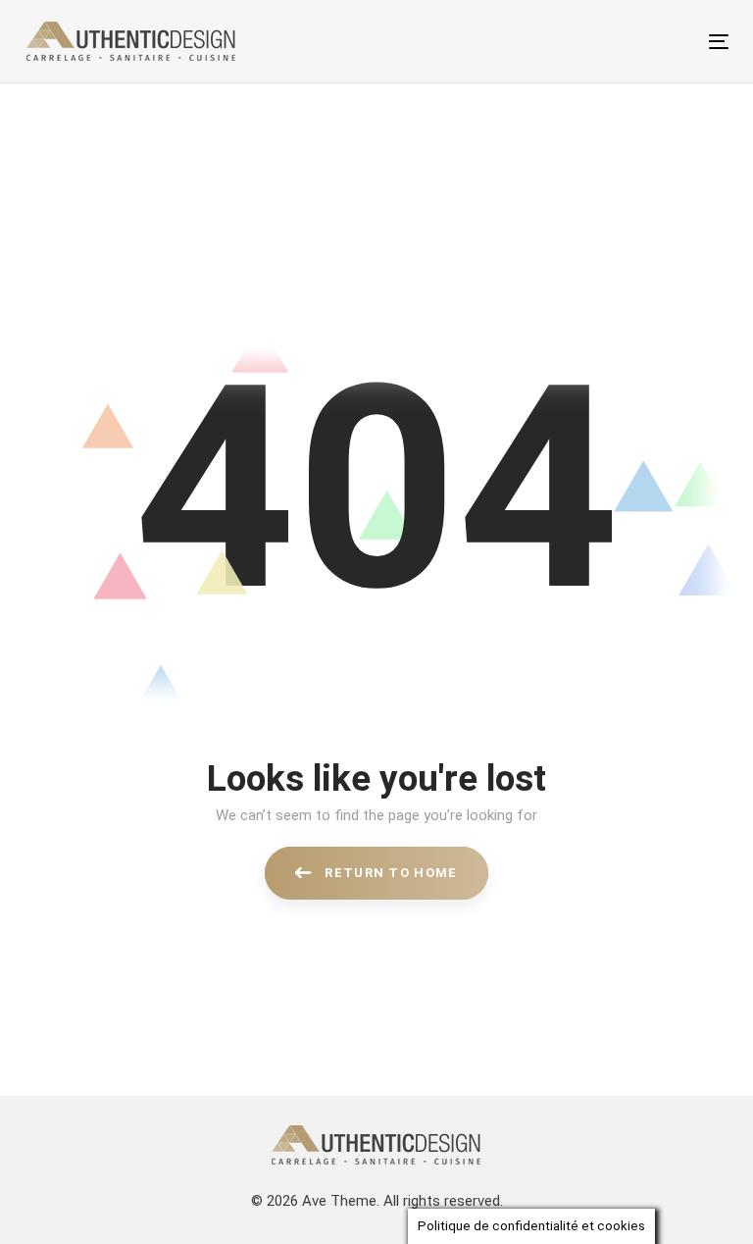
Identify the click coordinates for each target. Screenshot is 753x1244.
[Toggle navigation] (611, 41)
